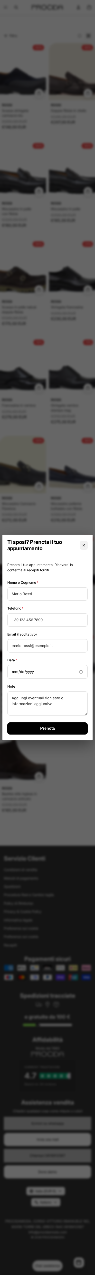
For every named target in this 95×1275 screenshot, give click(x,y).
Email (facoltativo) (22, 634)
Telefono (15, 608)
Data (12, 660)
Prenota (47, 728)
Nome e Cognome (22, 582)
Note (11, 686)
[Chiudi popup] (84, 545)
